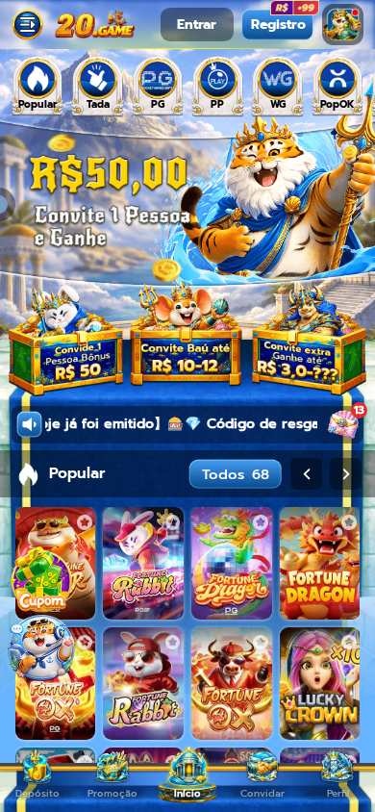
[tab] (37, 86)
